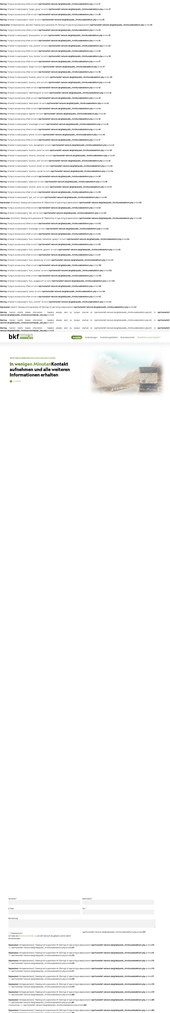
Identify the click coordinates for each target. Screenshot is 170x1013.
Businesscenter (128, 337)
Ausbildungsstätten (109, 337)
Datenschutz (17, 933)
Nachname (87, 898)
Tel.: (84, 908)
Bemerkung (13, 918)
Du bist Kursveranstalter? (149, 337)
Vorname (12, 898)
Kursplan (77, 337)
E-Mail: (11, 908)
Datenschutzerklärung (28, 936)
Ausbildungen (91, 337)
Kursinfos (17, 381)
